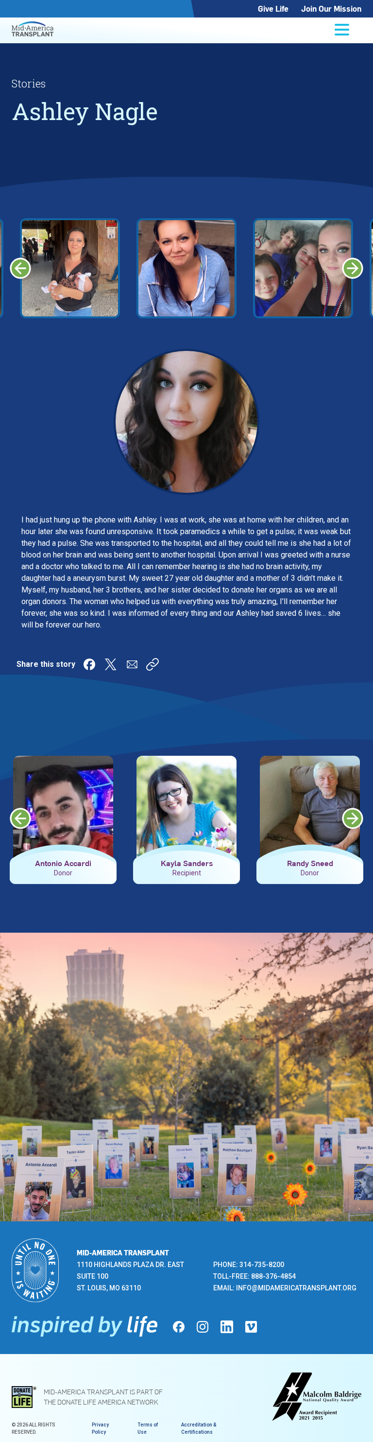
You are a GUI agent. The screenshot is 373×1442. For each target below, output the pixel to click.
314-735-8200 (261, 1264)
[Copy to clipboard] (152, 664)
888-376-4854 (273, 1276)
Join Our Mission (331, 8)
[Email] (132, 664)
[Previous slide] (20, 268)
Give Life (273, 8)
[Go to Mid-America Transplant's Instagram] (202, 1327)
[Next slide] (352, 818)
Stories (29, 83)
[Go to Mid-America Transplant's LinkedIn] (226, 1326)
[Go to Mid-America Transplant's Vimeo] (251, 1327)
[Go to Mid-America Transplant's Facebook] (179, 1327)
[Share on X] (110, 664)
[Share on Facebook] (89, 664)
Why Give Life (78, 1098)
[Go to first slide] (352, 268)
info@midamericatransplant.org (296, 1288)
